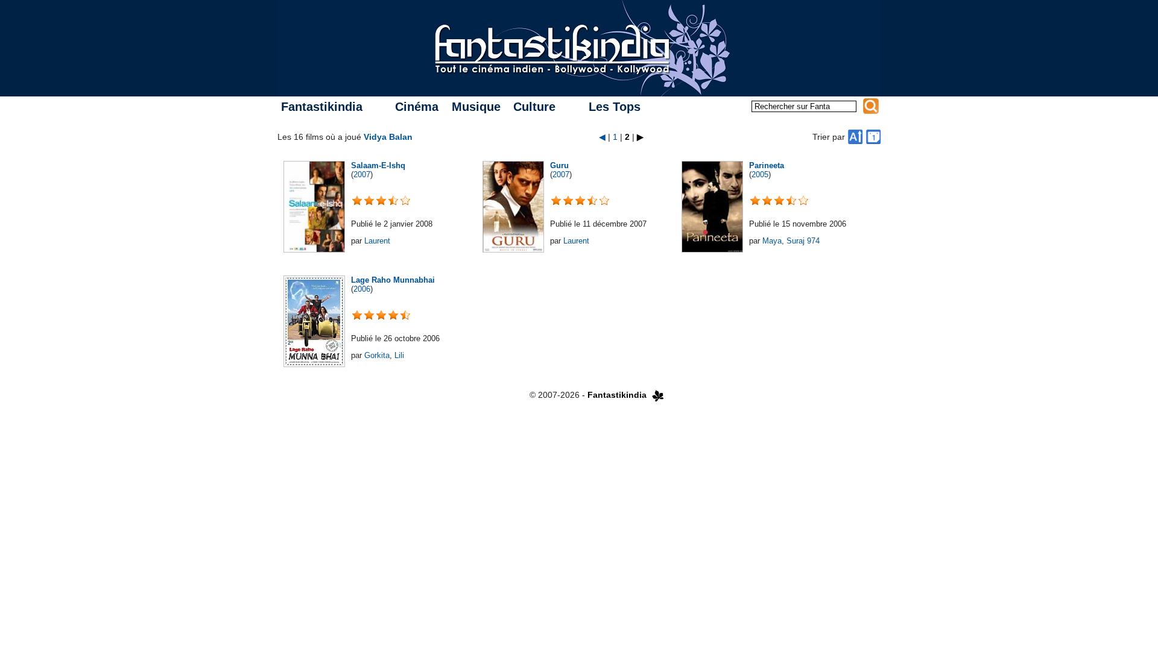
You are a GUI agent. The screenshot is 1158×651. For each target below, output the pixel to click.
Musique (476, 106)
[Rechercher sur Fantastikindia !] (871, 106)
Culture (534, 106)
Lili (399, 355)
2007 (361, 174)
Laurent (377, 240)
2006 (361, 289)
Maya (772, 240)
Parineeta (766, 165)
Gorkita (377, 355)
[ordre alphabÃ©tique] (855, 137)
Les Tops (615, 106)
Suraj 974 (803, 240)
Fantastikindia (321, 106)
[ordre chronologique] (873, 137)
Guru (559, 165)
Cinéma (416, 106)
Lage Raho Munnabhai (393, 280)
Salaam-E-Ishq (378, 165)
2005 (759, 174)
